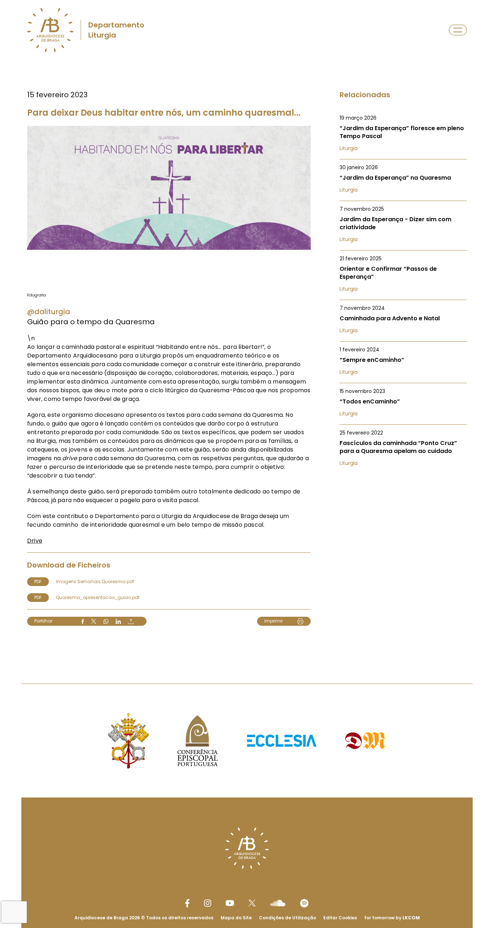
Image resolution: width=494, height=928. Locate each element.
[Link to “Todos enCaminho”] (403, 402)
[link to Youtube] (230, 903)
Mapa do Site (236, 918)
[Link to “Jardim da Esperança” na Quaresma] (403, 178)
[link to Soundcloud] (277, 903)
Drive (34, 540)
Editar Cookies (340, 918)
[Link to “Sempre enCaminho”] (403, 361)
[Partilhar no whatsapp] (105, 621)
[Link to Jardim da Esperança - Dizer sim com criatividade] (403, 224)
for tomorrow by (392, 918)
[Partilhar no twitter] (93, 621)
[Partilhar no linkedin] (118, 621)
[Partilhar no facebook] (82, 621)
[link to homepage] (50, 30)
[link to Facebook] (187, 903)
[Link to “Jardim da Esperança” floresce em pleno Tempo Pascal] (403, 133)
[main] (247, 358)
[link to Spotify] (304, 903)
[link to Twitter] (252, 903)
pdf (38, 581)
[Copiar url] (131, 621)
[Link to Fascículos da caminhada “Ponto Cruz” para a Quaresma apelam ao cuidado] (403, 448)
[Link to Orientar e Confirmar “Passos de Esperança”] (403, 273)
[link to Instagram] (207, 903)
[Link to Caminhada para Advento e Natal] (403, 319)
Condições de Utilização (287, 918)
